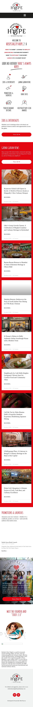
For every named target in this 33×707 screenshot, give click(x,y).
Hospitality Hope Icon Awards (24, 109)
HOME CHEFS (24, 94)
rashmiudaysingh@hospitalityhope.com (16, 688)
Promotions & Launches (8, 94)
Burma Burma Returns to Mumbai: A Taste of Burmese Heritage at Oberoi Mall (16, 264)
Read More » (7, 197)
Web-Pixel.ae (23, 700)
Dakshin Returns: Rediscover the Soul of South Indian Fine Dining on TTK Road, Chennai (15, 301)
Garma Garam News (24, 82)
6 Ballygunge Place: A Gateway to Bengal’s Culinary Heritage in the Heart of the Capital (15, 453)
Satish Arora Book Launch (9, 542)
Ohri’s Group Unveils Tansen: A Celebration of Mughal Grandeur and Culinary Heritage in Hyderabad (16, 228)
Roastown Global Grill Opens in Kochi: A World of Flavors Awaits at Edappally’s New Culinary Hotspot (16, 191)
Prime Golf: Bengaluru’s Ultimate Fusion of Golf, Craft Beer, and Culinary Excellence (15, 490)
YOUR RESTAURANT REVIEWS (8, 109)
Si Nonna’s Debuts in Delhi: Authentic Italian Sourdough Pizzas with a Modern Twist (16, 338)
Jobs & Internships (8, 82)
